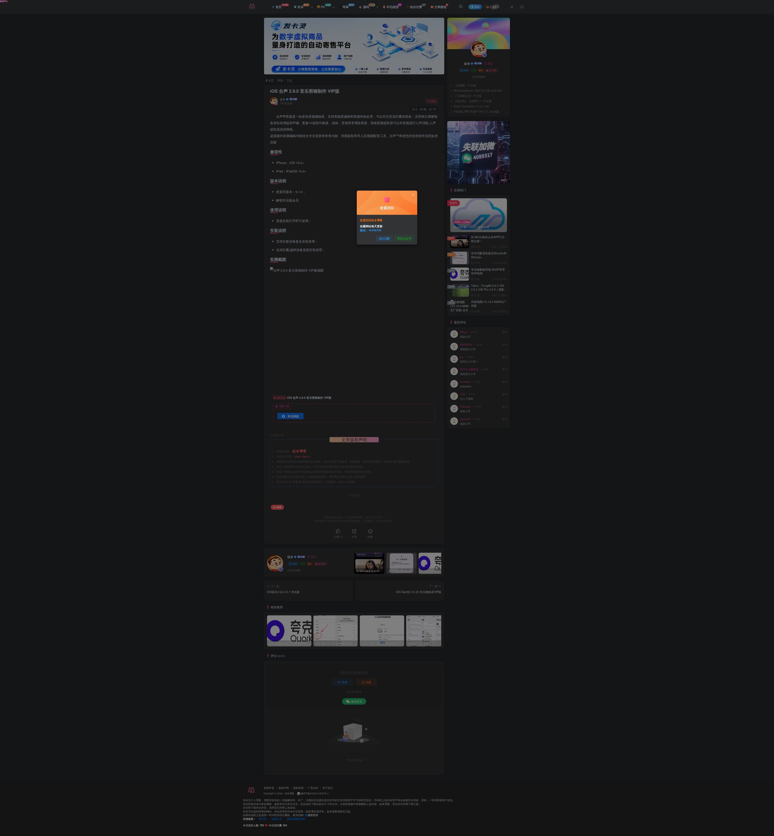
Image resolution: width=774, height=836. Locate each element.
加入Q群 (384, 238)
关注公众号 (404, 238)
